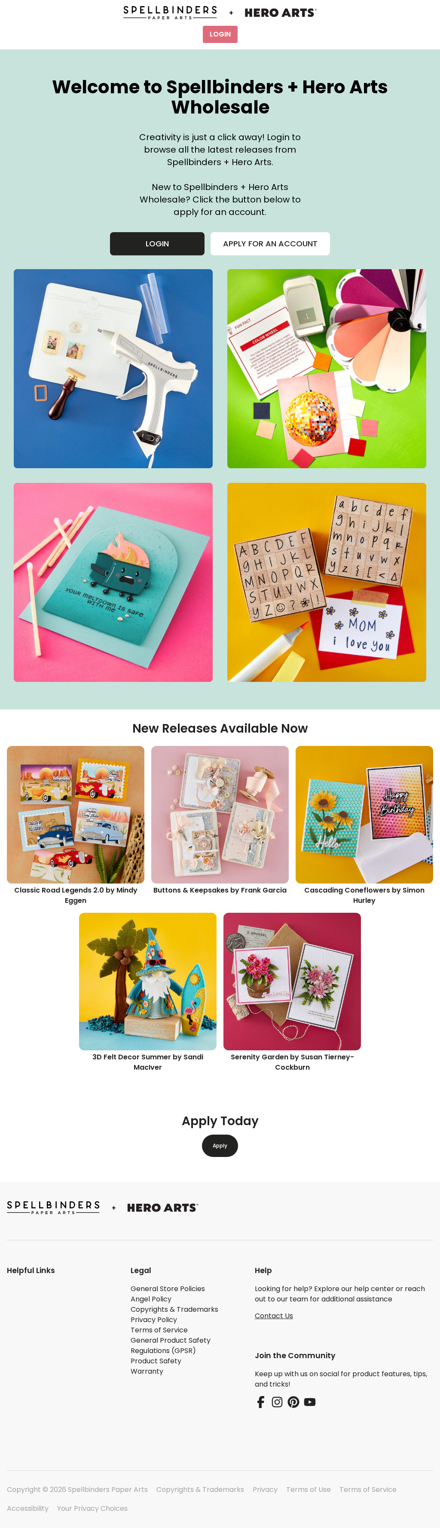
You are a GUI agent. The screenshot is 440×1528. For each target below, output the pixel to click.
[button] (62, 1271)
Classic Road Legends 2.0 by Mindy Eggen (76, 895)
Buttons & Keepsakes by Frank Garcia (220, 890)
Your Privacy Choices (92, 1508)
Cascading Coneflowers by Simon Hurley (364, 895)
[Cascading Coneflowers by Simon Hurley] (364, 815)
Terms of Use (308, 1489)
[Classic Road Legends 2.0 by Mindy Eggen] (75, 815)
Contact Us (274, 1316)
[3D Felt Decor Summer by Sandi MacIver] (148, 981)
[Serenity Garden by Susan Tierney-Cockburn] (292, 981)
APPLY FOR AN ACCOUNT (270, 243)
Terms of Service (368, 1489)
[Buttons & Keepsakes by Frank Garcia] (220, 815)
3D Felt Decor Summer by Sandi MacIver (147, 1062)
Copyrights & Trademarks (200, 1489)
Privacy (265, 1489)
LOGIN (220, 34)
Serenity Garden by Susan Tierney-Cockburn (292, 1062)
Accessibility (28, 1508)
